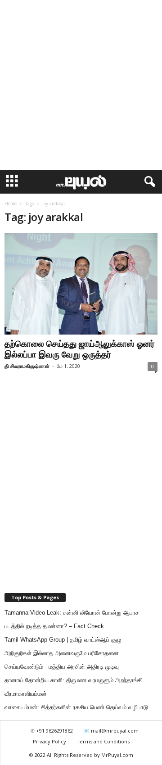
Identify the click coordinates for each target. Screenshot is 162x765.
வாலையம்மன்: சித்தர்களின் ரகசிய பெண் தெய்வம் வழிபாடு (76, 707)
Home (10, 203)
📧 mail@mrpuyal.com (111, 730)
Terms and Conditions (103, 741)
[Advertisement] (81, 85)
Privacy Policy (49, 741)
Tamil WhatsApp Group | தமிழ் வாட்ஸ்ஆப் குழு (62, 639)
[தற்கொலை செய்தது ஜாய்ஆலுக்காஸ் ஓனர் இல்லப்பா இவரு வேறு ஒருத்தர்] (81, 284)
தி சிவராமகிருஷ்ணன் (27, 365)
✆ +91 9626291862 (52, 730)
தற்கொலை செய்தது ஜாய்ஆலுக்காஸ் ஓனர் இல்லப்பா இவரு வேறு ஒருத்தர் (79, 349)
